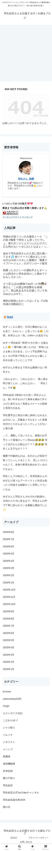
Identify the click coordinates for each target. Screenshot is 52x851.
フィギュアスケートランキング (17, 217)
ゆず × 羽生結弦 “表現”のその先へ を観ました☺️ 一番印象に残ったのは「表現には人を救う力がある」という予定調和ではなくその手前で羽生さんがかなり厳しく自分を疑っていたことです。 (25, 351)
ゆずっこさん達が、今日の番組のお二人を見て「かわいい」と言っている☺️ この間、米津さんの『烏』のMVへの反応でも (25, 331)
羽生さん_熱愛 (26, 178)
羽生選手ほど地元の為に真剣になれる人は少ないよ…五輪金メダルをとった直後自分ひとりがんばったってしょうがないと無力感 (25, 422)
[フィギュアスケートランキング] (10, 212)
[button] (46, 544)
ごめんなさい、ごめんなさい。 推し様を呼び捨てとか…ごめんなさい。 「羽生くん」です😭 (25, 383)
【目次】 (14, 838)
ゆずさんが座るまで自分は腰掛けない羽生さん (25, 369)
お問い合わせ (26, 842)
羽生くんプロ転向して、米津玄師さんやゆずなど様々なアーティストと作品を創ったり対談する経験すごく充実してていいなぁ (25, 483)
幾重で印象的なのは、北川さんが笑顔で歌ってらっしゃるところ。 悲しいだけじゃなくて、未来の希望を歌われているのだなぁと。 (25, 462)
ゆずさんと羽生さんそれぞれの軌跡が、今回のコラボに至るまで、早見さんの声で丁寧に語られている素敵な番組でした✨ (25, 503)
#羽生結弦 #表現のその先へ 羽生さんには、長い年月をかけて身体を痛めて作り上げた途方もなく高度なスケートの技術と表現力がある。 (25, 402)
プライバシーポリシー (38, 838)
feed (10, 316)
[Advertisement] (26, 53)
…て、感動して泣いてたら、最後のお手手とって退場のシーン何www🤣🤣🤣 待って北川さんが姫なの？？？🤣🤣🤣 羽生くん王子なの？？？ (25, 442)
